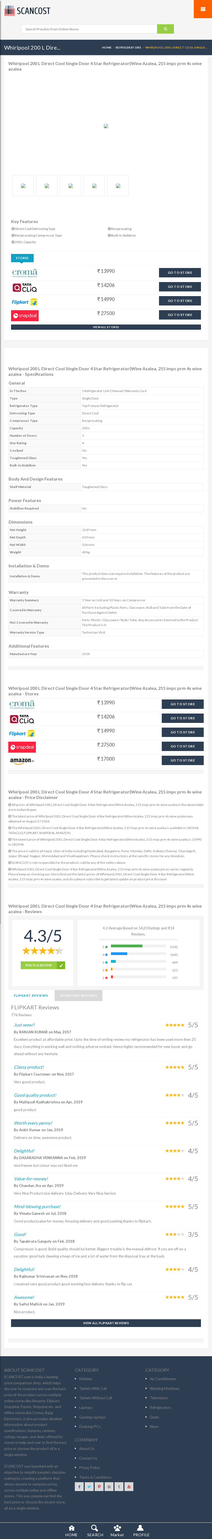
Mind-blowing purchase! (37, 1206)
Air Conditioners (163, 1379)
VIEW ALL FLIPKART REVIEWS (106, 1323)
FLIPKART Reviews (31, 995)
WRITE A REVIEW (38, 965)
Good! (20, 1234)
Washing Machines (164, 1388)
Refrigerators (128, 47)
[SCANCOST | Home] (106, 10)
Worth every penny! (33, 1122)
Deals (154, 1417)
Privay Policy (89, 1467)
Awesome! (24, 1297)
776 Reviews (21, 1015)
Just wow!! (24, 1024)
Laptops (85, 1407)
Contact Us (88, 1458)
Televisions (159, 1398)
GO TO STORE (180, 272)
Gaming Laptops (92, 1417)
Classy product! (29, 1066)
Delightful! (24, 1150)
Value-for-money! (31, 1178)
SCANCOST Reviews (78, 995)
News (154, 1426)
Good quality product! (35, 1095)
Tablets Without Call (95, 1398)
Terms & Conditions (95, 1477)
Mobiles (85, 1379)
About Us (86, 1448)
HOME (107, 47)
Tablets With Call (93, 1388)
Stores (22, 258)
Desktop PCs (89, 1426)
